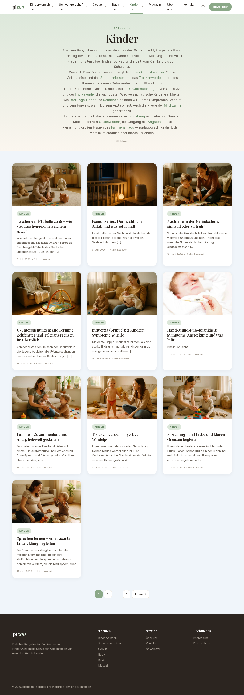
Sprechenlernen (112, 78)
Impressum (200, 638)
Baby (115, 4)
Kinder (134, 4)
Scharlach (111, 100)
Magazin (155, 4)
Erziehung (137, 116)
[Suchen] (203, 6)
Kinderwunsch (40, 4)
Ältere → (140, 594)
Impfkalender (85, 94)
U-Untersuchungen (143, 89)
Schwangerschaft (71, 4)
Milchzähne (172, 105)
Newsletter (220, 6)
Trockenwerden (151, 78)
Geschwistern (109, 122)
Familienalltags (122, 127)
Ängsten (154, 122)
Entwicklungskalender (147, 72)
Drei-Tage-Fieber (83, 100)
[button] (32, 9)
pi (18, 6)
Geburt (97, 4)
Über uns (170, 7)
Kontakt (188, 4)
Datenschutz (201, 643)
